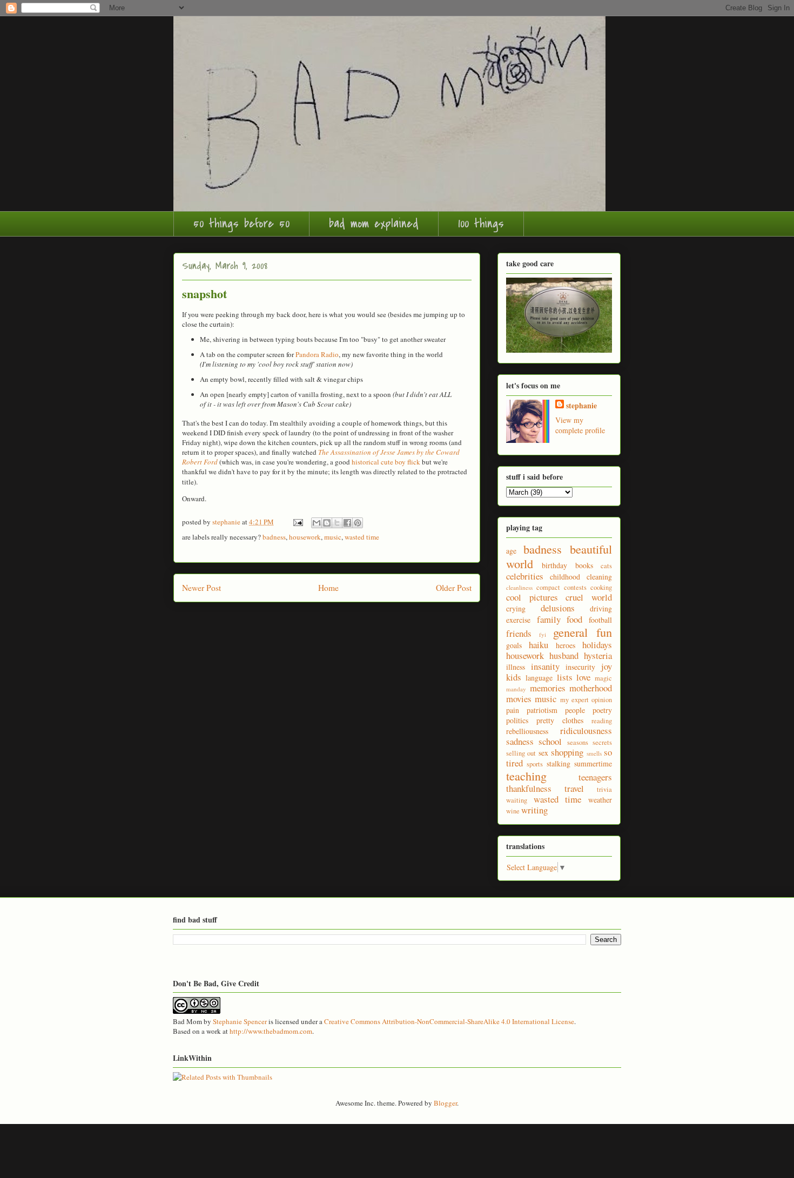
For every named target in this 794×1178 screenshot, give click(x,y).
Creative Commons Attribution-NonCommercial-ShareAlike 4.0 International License (449, 1021)
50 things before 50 (241, 223)
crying (516, 608)
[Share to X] (337, 522)
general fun (582, 632)
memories (548, 688)
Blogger (445, 1103)
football (600, 620)
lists (565, 677)
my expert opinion (586, 699)
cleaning (599, 576)
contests (575, 587)
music (332, 537)
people (575, 710)
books (584, 565)
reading (601, 720)
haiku (538, 644)
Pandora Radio (317, 354)
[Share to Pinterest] (357, 522)
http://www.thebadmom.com (271, 1031)
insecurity (580, 667)
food (574, 619)
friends (518, 633)
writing (534, 810)
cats (606, 565)
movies (518, 698)
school (550, 741)
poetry (602, 710)
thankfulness (528, 788)
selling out (521, 753)
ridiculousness (586, 730)
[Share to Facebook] (347, 522)
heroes (565, 645)
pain (512, 710)
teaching (526, 776)
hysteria (598, 655)
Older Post (454, 587)
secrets (602, 742)
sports (535, 764)
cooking (601, 587)
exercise (518, 620)
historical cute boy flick (386, 462)
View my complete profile (580, 425)
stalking (558, 763)
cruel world (589, 597)
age (511, 551)
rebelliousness (527, 731)
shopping (567, 752)
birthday (554, 565)
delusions (558, 608)
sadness (520, 741)
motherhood (590, 688)
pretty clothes (559, 720)
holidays (597, 644)
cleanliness (519, 587)
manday (516, 689)
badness (274, 537)
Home (328, 587)
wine (513, 811)
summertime (593, 763)
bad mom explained (374, 223)
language (539, 677)
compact (548, 587)
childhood (565, 576)
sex (543, 753)
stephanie (581, 405)
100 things (481, 223)
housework (305, 537)
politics (517, 720)
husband (563, 655)
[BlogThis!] (326, 522)
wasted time (362, 537)
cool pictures (532, 597)
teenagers (595, 777)
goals (514, 645)
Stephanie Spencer (240, 1021)
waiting (516, 800)
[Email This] (316, 522)
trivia (604, 789)
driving (601, 608)
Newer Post (201, 587)
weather (600, 800)
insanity (545, 666)
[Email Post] (297, 522)
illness (515, 667)
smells (594, 753)
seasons (577, 742)
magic (603, 678)
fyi (542, 634)
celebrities (524, 576)
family (549, 619)
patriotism (542, 710)
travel (574, 788)
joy (606, 666)
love (583, 677)
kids (513, 677)
